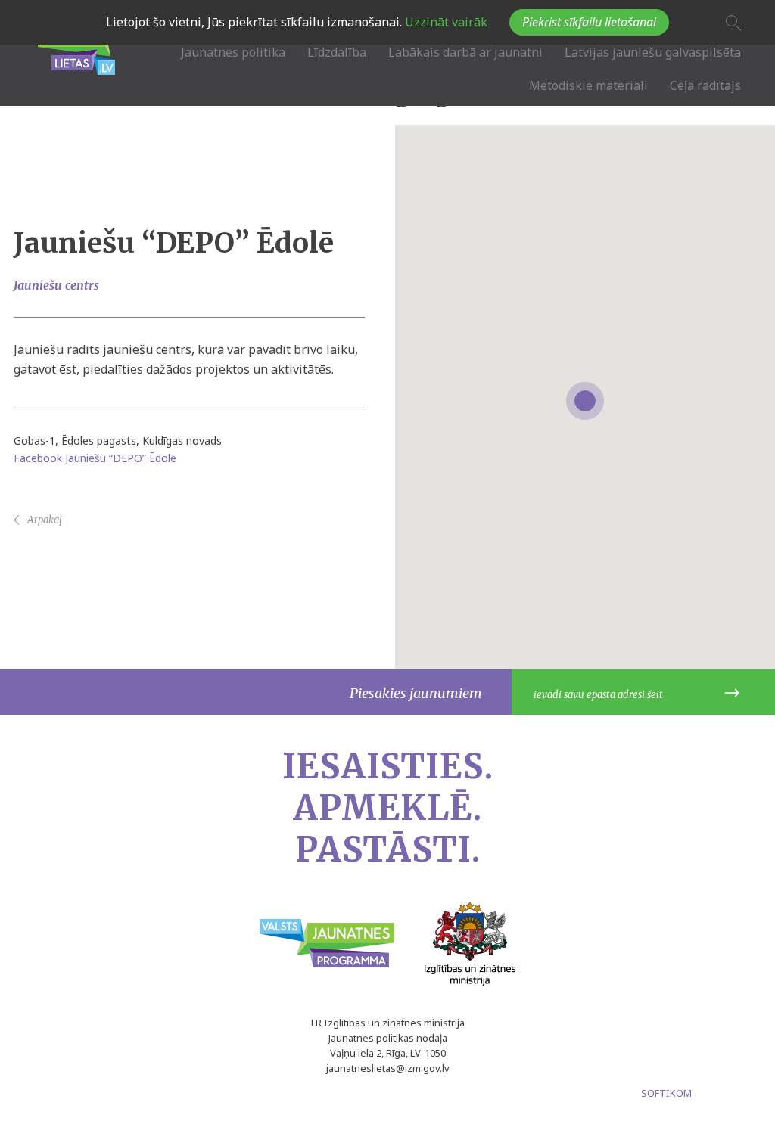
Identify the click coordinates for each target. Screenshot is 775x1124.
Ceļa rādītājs (705, 85)
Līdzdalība (336, 52)
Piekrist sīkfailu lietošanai (589, 22)
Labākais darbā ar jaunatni (465, 52)
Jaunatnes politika (233, 52)
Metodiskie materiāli (588, 85)
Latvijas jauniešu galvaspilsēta (653, 52)
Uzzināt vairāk (444, 22)
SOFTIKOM (666, 1093)
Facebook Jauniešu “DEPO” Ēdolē (95, 458)
